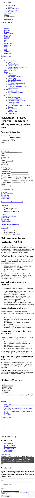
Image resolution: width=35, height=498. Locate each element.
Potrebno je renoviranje (9, 182)
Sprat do (3, 162)
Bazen (9, 179)
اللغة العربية (7, 53)
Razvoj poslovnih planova (15, 92)
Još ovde (31, 461)
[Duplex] (15, 140)
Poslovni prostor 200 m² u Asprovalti (12, 202)
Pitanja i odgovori (13, 68)
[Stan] (15, 139)
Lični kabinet (8, 451)
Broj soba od (4, 164)
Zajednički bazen (18, 179)
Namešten (27, 177)
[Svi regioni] (7, 386)
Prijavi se (5, 392)
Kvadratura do (5, 159)
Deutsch (6, 38)
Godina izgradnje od (6, 168)
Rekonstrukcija (12, 81)
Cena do (3, 155)
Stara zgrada (14, 180)
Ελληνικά (7, 30)
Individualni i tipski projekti (16, 76)
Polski (6, 46)
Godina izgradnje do (6, 169)
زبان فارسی (7, 45)
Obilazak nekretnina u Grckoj (16, 100)
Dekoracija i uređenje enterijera (17, 86)
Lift (4, 177)
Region (3, 142)
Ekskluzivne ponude (10, 447)
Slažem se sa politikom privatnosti (11, 491)
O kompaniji (11, 5)
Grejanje (3, 179)
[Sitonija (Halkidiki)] (7, 389)
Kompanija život (12, 10)
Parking (20, 177)
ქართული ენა (9, 43)
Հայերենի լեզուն (10, 33)
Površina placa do (6, 173)
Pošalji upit (5, 496)
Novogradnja (29, 179)
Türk (5, 50)
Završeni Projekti (13, 84)
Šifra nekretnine (5, 150)
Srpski (6, 48)
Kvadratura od (5, 157)
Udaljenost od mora (6, 175)
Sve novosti (7, 414)
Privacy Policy (26, 492)
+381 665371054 (9, 11)
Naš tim (10, 7)
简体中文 (7, 37)
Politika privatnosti (28, 395)
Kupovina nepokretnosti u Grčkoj (17, 67)
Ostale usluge (8, 96)
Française (7, 42)
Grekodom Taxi (12, 113)
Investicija (7, 89)
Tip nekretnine (5, 140)
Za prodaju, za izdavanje (8, 136)
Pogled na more (11, 177)
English (6, 28)
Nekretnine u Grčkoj (10, 61)
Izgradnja (10, 73)
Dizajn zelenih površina (14, 80)
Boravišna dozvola (13, 64)
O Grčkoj (10, 62)
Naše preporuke (8, 443)
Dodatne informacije (13, 65)
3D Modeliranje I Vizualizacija (16, 83)
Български (7, 35)
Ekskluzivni (21, 182)
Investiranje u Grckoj (14, 91)
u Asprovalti (4, 205)
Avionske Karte (12, 111)
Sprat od (3, 160)
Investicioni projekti (10, 445)
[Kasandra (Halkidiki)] (7, 387)
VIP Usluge (11, 103)
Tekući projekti (12, 78)
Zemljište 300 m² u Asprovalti (10, 224)
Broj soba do (4, 166)
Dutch (6, 40)
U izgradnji (6, 180)
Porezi (9, 94)
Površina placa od (6, 171)
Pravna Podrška (12, 108)
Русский (6, 32)
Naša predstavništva (13, 8)
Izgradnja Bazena (13, 88)
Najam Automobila (13, 102)
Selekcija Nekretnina (14, 97)
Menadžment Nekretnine (15, 99)
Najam (10, 110)
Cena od (3, 153)
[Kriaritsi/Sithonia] (7, 390)
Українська (7, 51)
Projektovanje (12, 75)
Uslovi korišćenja (9, 450)
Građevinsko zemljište (26, 180)
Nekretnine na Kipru (10, 70)
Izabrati (3, 184)
